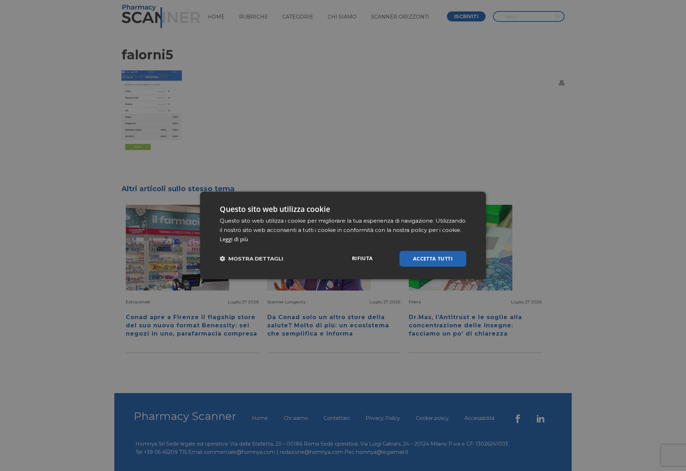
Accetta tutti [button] (433, 258)
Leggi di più (234, 239)
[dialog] (343, 235)
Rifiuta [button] (362, 258)
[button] (251, 259)
